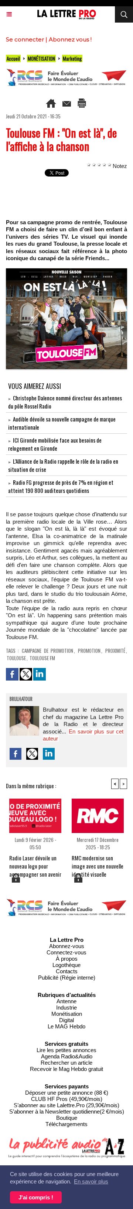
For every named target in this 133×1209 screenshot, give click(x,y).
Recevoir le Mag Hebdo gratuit (66, 1069)
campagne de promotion (47, 650)
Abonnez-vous (66, 946)
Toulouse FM (42, 658)
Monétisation (66, 1014)
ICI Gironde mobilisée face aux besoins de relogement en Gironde (55, 444)
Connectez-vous (66, 952)
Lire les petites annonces (66, 1050)
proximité (115, 650)
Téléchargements (66, 1124)
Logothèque (66, 965)
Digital (66, 1020)
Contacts (67, 971)
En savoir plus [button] (91, 1181)
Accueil (13, 58)
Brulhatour (21, 699)
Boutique (66, 1118)
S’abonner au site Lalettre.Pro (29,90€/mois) (66, 1105)
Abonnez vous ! (70, 39)
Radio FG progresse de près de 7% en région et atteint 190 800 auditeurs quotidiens (60, 486)
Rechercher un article (66, 1062)
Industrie (66, 1007)
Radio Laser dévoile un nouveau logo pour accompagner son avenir (35, 863)
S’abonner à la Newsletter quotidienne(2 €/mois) (66, 1111)
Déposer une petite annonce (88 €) (66, 1092)
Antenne (66, 1001)
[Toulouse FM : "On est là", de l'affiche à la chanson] (66, 271)
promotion (89, 650)
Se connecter (25, 39)
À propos (67, 959)
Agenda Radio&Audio (66, 1056)
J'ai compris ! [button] (35, 1197)
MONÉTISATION (41, 58)
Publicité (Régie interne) (66, 977)
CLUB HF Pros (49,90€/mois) (66, 1099)
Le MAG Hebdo (66, 1026)
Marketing (72, 58)
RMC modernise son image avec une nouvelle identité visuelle (97, 863)
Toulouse (16, 658)
